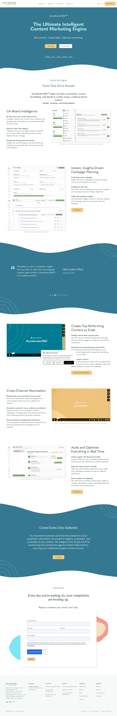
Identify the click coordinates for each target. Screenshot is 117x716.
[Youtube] (10, 702)
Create (58, 56)
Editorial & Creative (67, 690)
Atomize (65, 56)
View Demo (51, 46)
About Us (69, 4)
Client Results (82, 686)
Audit (70, 56)
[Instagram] (13, 702)
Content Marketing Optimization (67, 693)
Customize (48, 362)
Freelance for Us (100, 693)
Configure (47, 56)
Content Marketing (33, 686)
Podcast (81, 690)
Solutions (41, 4)
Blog (80, 693)
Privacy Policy (84, 711)
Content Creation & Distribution (51, 695)
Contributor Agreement (106, 711)
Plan (53, 56)
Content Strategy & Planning (53, 686)
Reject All (58, 362)
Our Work (59, 4)
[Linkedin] (7, 702)
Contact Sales (66, 46)
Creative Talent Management (49, 690)
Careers (98, 690)
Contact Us (99, 696)
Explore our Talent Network (81, 372)
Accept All (68, 362)
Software (50, 4)
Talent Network (32, 690)
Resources (82, 699)
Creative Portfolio (83, 696)
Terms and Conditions (94, 711)
